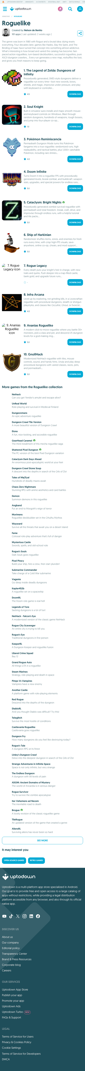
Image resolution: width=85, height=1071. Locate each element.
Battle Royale (74, 2)
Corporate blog (11, 965)
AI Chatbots (40, 2)
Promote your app (13, 1000)
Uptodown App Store (15, 989)
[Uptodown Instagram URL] (24, 916)
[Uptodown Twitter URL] (17, 916)
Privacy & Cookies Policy (16, 1042)
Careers (6, 970)
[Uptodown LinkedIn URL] (31, 916)
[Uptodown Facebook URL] (38, 916)
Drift (64, 2)
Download (75, 94)
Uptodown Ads (11, 1006)
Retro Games (36, 860)
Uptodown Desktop (15, 2)
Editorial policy (11, 948)
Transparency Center (14, 953)
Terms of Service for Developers (21, 1053)
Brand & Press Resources (16, 959)
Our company (10, 942)
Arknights (29, 2)
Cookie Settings (11, 1047)
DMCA (6, 1059)
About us (7, 937)
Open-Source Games (14, 860)
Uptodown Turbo (15, 1012)
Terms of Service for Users (17, 1036)
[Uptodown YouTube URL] (4, 916)
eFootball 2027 (54, 2)
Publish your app (12, 995)
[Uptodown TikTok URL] (11, 916)
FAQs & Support (11, 1017)
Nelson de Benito (33, 30)
